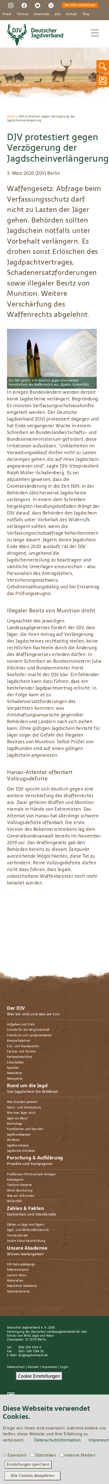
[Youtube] (37, 5)
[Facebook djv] (24, 5)
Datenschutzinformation (57, 1440)
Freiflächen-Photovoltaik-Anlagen (31, 1174)
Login (64, 1367)
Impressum (49, 1367)
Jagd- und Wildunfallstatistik (28, 1230)
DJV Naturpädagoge (21, 1264)
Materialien (15, 1280)
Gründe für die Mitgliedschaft (28, 1030)
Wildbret (13, 1140)
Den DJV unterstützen (80, 5)
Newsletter (14, 1073)
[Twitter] (51, 5)
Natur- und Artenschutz (24, 1107)
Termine (22, 14)
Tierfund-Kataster (19, 1185)
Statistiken (45, 1455)
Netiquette (14, 1079)
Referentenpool (18, 1270)
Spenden (13, 1068)
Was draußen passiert (22, 1102)
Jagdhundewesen (19, 1135)
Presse (7, 14)
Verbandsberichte (19, 1057)
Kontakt (71, 14)
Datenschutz (16, 1367)
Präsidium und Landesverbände (29, 1035)
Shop (86, 14)
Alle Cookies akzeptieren (32, 1475)
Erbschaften (15, 1062)
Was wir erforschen (20, 1196)
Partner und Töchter (21, 1051)
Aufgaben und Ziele (20, 1024)
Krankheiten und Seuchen (25, 1129)
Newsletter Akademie (22, 1286)
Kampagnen (15, 1180)
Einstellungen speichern (28, 1464)
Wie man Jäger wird (21, 1113)
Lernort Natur (17, 1275)
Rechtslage (14, 1124)
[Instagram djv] (10, 5)
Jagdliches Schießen (21, 1151)
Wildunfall (14, 1201)
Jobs (58, 14)
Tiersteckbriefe (17, 1235)
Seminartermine (18, 1291)
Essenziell (17, 1455)
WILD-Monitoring (20, 1190)
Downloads (41, 14)
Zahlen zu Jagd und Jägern (25, 1225)
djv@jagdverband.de (33, 1355)
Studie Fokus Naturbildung (26, 1241)
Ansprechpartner (19, 1041)
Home (11, 116)
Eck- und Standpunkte (23, 1046)
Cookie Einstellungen (39, 1376)
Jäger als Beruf (17, 1118)
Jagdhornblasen (18, 1145)
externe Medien (80, 1455)
